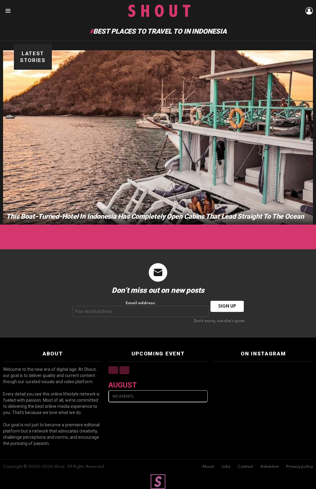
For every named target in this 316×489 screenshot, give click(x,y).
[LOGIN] (309, 11)
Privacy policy (299, 467)
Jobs (226, 467)
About (208, 467)
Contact (245, 467)
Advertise (269, 467)
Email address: (141, 303)
